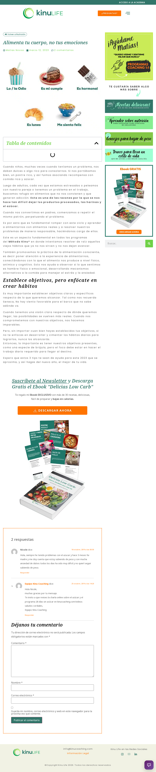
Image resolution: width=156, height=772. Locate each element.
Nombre (17, 682)
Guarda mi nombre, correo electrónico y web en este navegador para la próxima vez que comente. (51, 712)
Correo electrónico (22, 695)
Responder (24, 572)
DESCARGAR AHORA (55, 410)
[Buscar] (149, 243)
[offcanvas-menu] (127, 13)
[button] (96, 143)
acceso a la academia (132, 2)
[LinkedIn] (135, 754)
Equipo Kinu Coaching (36, 583)
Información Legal (78, 753)
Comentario (19, 643)
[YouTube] (129, 754)
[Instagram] (122, 754)
